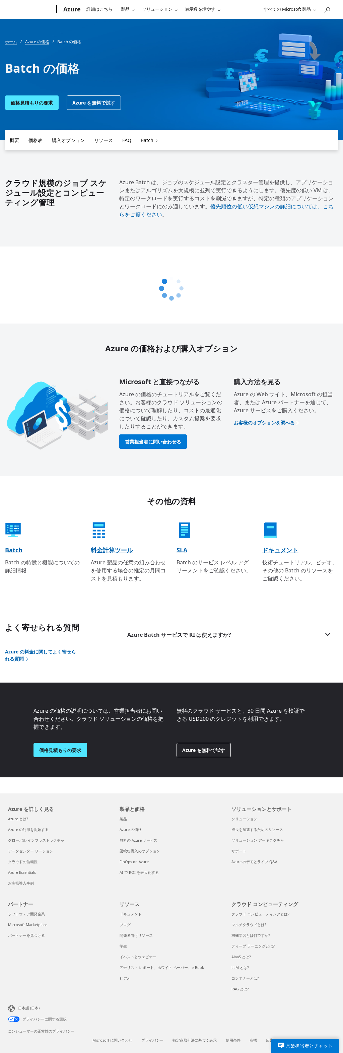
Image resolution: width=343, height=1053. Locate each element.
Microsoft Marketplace (27, 924)
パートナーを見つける (26, 935)
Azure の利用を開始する (28, 829)
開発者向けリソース (136, 935)
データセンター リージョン (30, 850)
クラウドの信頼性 (23, 861)
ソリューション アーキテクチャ (257, 840)
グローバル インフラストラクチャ (36, 840)
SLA (182, 550)
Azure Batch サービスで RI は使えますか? (179, 634)
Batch (147, 140)
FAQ (126, 140)
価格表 (35, 140)
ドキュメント (280, 550)
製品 (125, 9)
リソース (103, 140)
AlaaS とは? (241, 956)
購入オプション (68, 140)
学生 (123, 946)
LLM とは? (240, 967)
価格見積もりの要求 (32, 102)
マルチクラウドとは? (248, 924)
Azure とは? (18, 818)
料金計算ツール (112, 550)
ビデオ (125, 978)
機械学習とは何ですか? (250, 935)
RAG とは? (240, 988)
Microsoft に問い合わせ (112, 1040)
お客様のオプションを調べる (264, 422)
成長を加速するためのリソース (257, 829)
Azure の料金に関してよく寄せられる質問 (40, 655)
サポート (238, 850)
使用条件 (233, 1040)
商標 (253, 1040)
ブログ (125, 924)
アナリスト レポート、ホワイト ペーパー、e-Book (162, 967)
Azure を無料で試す (93, 102)
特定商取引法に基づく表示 (195, 1040)
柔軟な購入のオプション (140, 850)
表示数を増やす (200, 9)
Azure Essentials (22, 872)
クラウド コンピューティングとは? (260, 913)
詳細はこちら (99, 9)
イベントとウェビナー (138, 956)
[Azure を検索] (327, 8)
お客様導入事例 (21, 883)
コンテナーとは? (245, 978)
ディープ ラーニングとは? (253, 946)
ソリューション (157, 9)
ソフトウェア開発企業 (26, 913)
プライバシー (152, 1040)
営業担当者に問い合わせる (153, 441)
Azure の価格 (131, 829)
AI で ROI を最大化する (139, 872)
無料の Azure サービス (138, 840)
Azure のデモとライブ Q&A (254, 861)
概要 (14, 140)
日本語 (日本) (29, 1007)
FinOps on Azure (134, 861)
